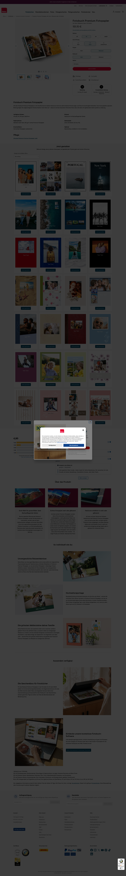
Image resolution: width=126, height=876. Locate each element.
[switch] (121, 868)
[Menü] (124, 859)
